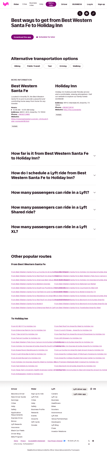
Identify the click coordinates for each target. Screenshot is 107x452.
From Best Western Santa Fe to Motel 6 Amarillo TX (75, 292)
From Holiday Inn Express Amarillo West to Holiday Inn (33, 362)
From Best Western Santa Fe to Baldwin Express (30, 284)
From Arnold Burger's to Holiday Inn (26, 358)
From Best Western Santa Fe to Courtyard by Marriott (76, 288)
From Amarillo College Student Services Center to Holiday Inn (79, 358)
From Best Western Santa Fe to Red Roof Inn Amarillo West (35, 276)
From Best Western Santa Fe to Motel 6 (27, 303)
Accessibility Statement (36, 441)
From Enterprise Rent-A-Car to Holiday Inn (28, 330)
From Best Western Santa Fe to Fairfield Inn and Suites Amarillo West (39, 292)
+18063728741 (68, 107)
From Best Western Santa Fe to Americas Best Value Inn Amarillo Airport (40, 280)
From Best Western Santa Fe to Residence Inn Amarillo (33, 296)
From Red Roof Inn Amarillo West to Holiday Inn (73, 326)
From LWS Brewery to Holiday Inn (68, 338)
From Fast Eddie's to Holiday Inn (24, 366)
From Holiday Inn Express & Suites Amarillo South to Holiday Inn (37, 346)
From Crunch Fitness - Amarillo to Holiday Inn (73, 330)
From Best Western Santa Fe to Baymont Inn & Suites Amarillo (79, 300)
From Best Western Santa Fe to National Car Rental (75, 284)
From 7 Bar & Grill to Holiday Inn (24, 334)
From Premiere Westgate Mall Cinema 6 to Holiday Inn (76, 362)
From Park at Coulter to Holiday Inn (25, 338)
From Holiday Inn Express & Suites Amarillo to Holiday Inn (78, 346)
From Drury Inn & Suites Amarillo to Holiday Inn (73, 342)
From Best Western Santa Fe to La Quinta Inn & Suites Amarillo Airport (39, 272)
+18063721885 (24, 114)
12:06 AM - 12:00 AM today (23, 110)
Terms (16, 441)
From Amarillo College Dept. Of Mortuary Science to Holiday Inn (80, 354)
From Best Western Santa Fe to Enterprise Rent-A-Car (33, 307)
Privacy (23, 441)
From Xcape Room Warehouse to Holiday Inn (29, 350)
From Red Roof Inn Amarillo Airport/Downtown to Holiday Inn (79, 334)
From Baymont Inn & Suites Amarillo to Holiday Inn (75, 366)
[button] (53, 155)
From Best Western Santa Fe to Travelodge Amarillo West (77, 307)
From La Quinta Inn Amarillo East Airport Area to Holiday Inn (79, 350)
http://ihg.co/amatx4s (72, 109)
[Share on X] (79, 13)
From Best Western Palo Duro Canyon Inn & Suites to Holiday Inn (37, 342)
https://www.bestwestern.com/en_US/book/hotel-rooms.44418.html (29, 120)
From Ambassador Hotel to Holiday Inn (27, 374)
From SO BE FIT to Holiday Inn (23, 326)
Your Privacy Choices (55, 441)
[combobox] (93, 389)
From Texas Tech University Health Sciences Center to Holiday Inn (38, 370)
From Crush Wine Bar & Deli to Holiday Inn (28, 354)
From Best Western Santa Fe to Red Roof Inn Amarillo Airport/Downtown (40, 300)
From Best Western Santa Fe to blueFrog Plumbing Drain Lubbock (38, 288)
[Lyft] (6, 4)
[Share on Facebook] (86, 13)
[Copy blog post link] (93, 13)
